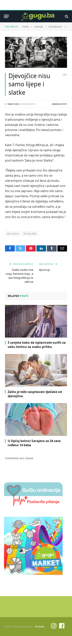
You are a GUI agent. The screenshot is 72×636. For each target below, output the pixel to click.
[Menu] (6, 16)
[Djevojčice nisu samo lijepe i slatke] (36, 52)
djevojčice (13, 233)
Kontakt (39, 626)
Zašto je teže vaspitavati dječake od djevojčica (35, 394)
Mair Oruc (14, 104)
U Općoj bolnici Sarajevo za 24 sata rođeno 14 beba (34, 443)
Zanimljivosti (59, 104)
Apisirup (44, 270)
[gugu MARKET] (33, 574)
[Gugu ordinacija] (33, 506)
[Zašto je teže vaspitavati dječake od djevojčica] (36, 370)
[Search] (66, 16)
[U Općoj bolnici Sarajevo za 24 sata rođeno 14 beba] (36, 419)
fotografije (30, 233)
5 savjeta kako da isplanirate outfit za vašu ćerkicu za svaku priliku (37, 344)
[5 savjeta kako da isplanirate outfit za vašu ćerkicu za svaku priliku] (36, 321)
